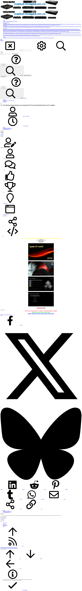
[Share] (12, 226)
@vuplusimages (5, 203)
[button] (16, 86)
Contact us (4, 518)
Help (3, 526)
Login (1, 521)
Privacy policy (5, 525)
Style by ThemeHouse (4, 548)
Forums (1, 518)
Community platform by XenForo (9, 547)
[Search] (41, 50)
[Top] (12, 536)
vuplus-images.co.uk (5, 214)
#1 (3, 236)
